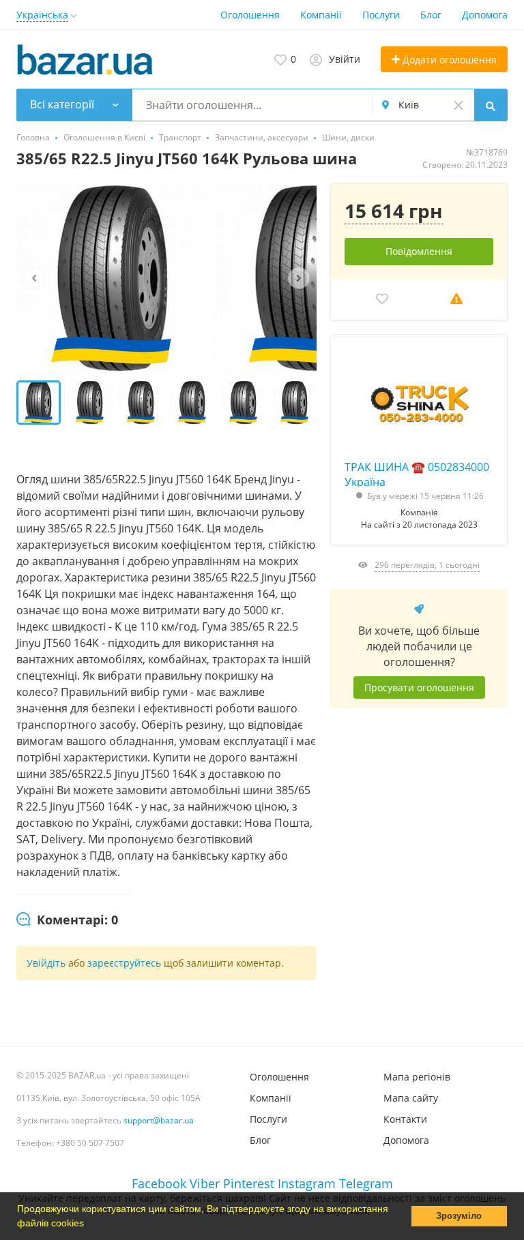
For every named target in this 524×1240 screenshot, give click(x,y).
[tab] (67, 920)
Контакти (405, 1119)
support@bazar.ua (158, 1120)
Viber (205, 1183)
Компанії (321, 14)
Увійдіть (46, 962)
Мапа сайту (410, 1097)
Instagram (307, 1183)
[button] (89, 1224)
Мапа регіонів (416, 1076)
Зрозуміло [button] (459, 1216)
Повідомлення (418, 251)
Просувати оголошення (419, 687)
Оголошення (250, 14)
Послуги (381, 14)
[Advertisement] (419, 872)
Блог (430, 14)
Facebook (159, 1183)
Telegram (366, 1183)
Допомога (485, 14)
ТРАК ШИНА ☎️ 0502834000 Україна (417, 473)
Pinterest (248, 1183)
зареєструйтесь (125, 962)
